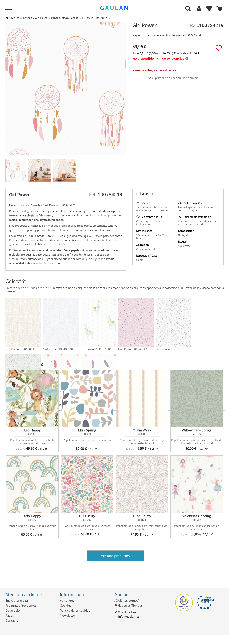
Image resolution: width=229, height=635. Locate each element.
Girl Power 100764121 (133, 349)
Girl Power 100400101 (58, 349)
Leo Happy (32, 430)
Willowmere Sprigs (196, 430)
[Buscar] (188, 8)
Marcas (16, 17)
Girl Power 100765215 (171, 349)
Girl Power (41, 17)
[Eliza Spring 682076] (87, 398)
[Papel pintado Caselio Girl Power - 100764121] (151, 322)
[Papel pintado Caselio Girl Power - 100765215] (189, 322)
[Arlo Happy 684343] (32, 484)
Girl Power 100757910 (96, 349)
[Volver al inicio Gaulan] (6, 17)
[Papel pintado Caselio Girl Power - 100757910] (114, 322)
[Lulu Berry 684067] (87, 484)
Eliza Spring (87, 430)
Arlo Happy (32, 516)
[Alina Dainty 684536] (142, 484)
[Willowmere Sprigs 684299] (197, 398)
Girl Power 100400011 (20, 349)
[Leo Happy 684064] (32, 398)
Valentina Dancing (196, 516)
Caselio (27, 17)
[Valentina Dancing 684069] (197, 484)
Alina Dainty (141, 516)
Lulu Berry (87, 516)
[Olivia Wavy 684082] (142, 398)
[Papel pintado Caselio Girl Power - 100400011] (38, 322)
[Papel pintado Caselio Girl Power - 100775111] (114, 378)
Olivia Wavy (142, 430)
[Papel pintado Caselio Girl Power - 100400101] (76, 322)
